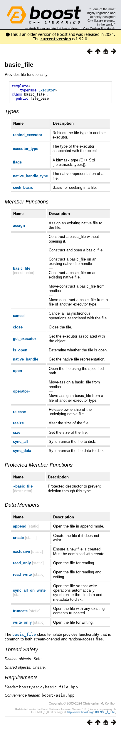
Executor (46, 90)
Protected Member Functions (39, 465)
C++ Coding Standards (99, 28)
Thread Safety (21, 649)
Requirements (21, 677)
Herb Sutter (37, 28)
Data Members (22, 505)
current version (56, 38)
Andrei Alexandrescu (66, 28)
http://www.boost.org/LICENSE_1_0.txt (91, 712)
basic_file (19, 64)
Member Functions (26, 202)
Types (12, 111)
